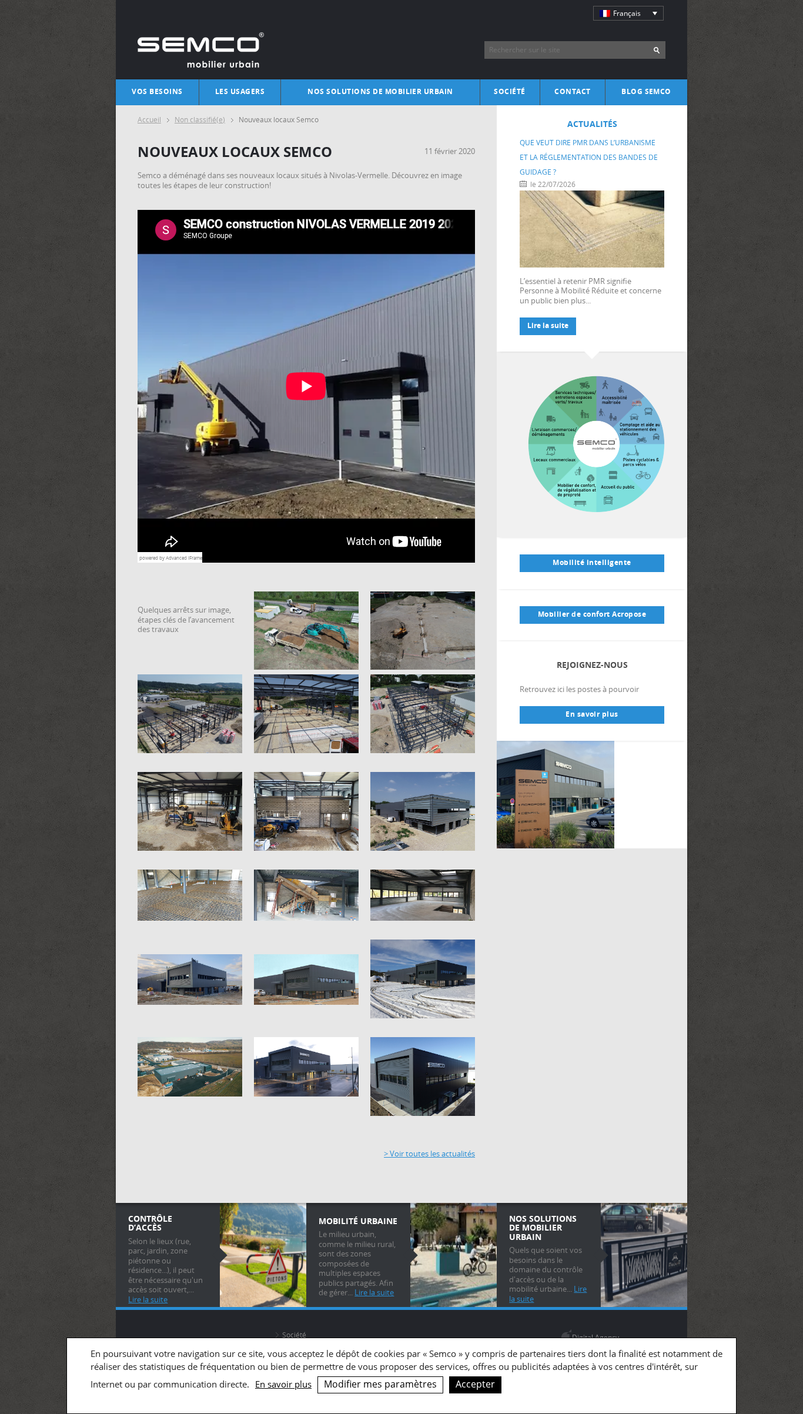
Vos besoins (157, 91)
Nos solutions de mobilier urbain (380, 91)
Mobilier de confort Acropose (592, 614)
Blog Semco (646, 91)
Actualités (592, 123)
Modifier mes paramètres (380, 1384)
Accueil (149, 119)
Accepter (475, 1384)
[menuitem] (628, 13)
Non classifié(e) (200, 119)
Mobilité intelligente (592, 562)
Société (509, 91)
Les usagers (240, 91)
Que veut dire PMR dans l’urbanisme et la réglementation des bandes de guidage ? (589, 157)
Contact (572, 91)
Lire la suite (547, 325)
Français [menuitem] (627, 13)
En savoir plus (592, 714)
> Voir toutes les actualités (429, 1154)
